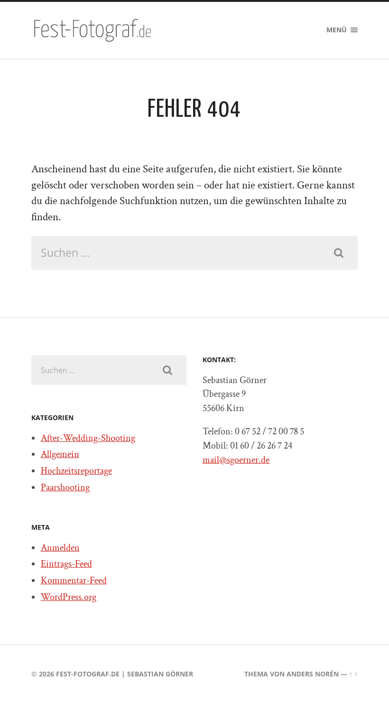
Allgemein (60, 454)
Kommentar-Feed (74, 580)
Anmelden (60, 548)
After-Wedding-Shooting (88, 438)
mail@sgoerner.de (236, 460)
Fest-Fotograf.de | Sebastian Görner (124, 673)
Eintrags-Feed (66, 564)
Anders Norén (313, 673)
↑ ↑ (353, 673)
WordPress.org (68, 597)
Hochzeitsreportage (76, 471)
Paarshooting (65, 487)
